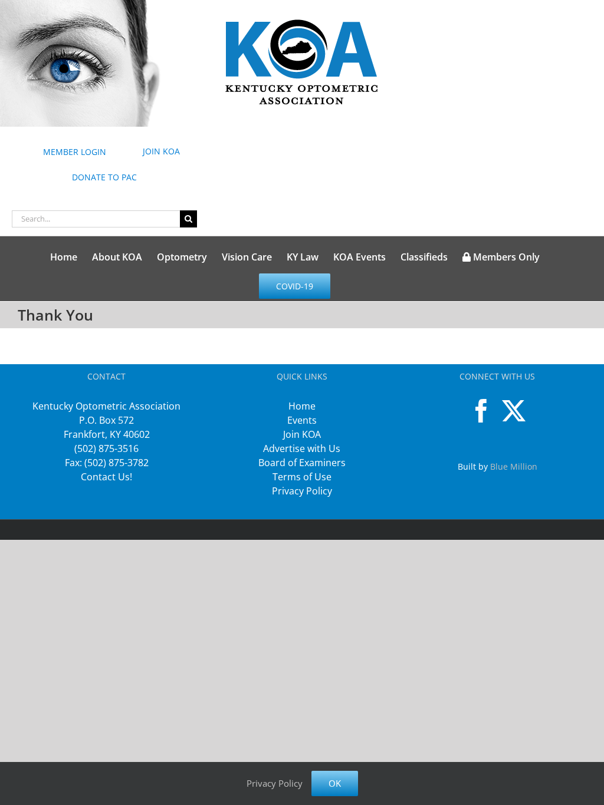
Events (302, 420)
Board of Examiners (302, 462)
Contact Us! (106, 476)
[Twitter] (514, 411)
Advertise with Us (301, 448)
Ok (335, 783)
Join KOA (302, 434)
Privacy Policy (302, 490)
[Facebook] (481, 411)
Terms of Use (302, 476)
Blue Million (513, 466)
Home (302, 406)
